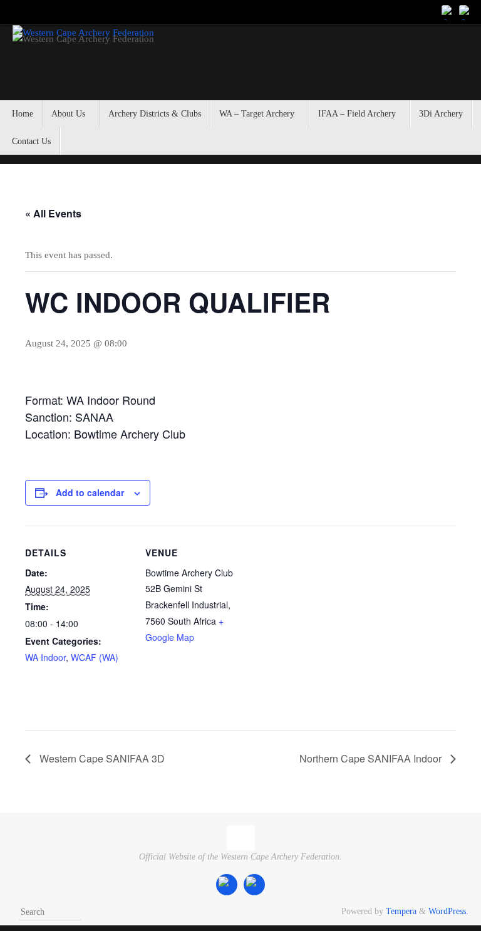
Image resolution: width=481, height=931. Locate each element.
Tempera (401, 911)
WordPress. (448, 911)
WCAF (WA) (94, 657)
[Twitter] (466, 12)
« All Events (53, 213)
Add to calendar (90, 492)
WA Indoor (45, 657)
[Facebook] (448, 12)
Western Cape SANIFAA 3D (101, 758)
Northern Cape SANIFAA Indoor (371, 758)
